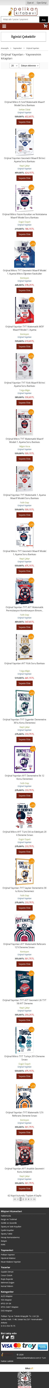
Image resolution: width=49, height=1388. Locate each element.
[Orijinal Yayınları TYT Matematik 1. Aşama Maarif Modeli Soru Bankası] (24, 466)
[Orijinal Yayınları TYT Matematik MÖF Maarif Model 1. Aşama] (24, 298)
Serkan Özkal (24, 109)
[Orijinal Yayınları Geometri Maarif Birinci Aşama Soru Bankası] (24, 130)
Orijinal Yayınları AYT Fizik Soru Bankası (24, 663)
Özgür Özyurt (24, 221)
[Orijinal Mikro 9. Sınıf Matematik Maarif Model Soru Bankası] (25, 73)
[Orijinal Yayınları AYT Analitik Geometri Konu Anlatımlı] (24, 1140)
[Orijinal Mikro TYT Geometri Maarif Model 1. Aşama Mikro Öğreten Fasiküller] (24, 242)
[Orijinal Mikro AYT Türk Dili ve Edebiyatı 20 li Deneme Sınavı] (24, 803)
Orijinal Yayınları (24, 112)
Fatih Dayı (24, 502)
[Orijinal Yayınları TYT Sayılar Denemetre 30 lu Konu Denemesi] (24, 859)
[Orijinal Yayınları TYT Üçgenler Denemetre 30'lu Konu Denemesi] (24, 691)
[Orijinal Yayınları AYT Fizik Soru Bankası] (24, 635)
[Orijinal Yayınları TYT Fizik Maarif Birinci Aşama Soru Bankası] (24, 354)
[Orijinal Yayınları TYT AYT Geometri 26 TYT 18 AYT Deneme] (24, 972)
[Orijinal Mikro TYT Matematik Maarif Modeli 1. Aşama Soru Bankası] (24, 410)
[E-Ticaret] (29, 1368)
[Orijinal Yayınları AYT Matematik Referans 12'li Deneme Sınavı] (24, 915)
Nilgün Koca (24, 446)
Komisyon (24, 278)
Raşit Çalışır (24, 165)
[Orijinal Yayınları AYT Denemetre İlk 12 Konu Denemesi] (24, 747)
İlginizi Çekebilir (23, 37)
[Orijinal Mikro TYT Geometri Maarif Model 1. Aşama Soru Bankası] (24, 523)
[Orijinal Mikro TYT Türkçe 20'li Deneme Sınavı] (25, 1028)
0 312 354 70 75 (8, 1326)
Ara (43, 20)
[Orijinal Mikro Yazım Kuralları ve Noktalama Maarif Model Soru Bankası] (24, 186)
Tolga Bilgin (24, 390)
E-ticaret (20, 1368)
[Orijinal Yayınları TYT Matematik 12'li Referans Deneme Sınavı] (24, 1084)
